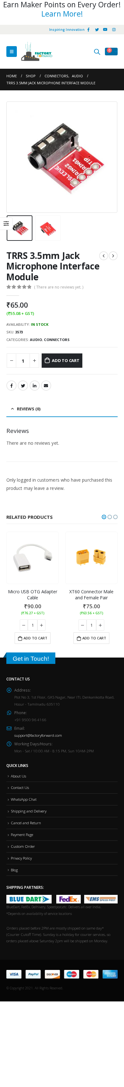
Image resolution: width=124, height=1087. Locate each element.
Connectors (57, 339)
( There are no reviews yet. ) (58, 287)
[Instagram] (114, 29)
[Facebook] (88, 29)
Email (46, 385)
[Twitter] (97, 29)
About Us (18, 775)
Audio (36, 339)
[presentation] (14, 157)
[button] (104, 517)
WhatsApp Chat (24, 799)
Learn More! (62, 14)
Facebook (11, 385)
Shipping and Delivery (28, 810)
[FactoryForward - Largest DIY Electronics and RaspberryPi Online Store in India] (36, 51)
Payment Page (22, 834)
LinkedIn (35, 385)
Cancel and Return (26, 822)
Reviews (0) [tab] (28, 409)
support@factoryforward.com (38, 735)
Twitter (23, 385)
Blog (14, 869)
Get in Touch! (31, 658)
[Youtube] (105, 29)
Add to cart (65, 360)
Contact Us (20, 787)
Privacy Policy (21, 858)
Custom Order (23, 846)
